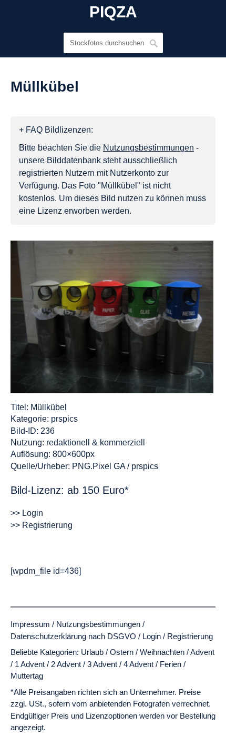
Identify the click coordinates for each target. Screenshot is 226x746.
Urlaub (92, 652)
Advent (202, 652)
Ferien (170, 664)
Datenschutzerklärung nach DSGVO (73, 636)
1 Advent (30, 664)
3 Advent (102, 664)
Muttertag (27, 675)
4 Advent (138, 664)
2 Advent (66, 664)
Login (151, 636)
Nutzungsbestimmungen (98, 624)
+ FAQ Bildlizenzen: (56, 129)
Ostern (121, 652)
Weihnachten (162, 652)
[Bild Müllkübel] (112, 317)
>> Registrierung (42, 525)
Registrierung (190, 636)
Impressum (30, 624)
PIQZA (113, 12)
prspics (64, 418)
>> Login (27, 513)
